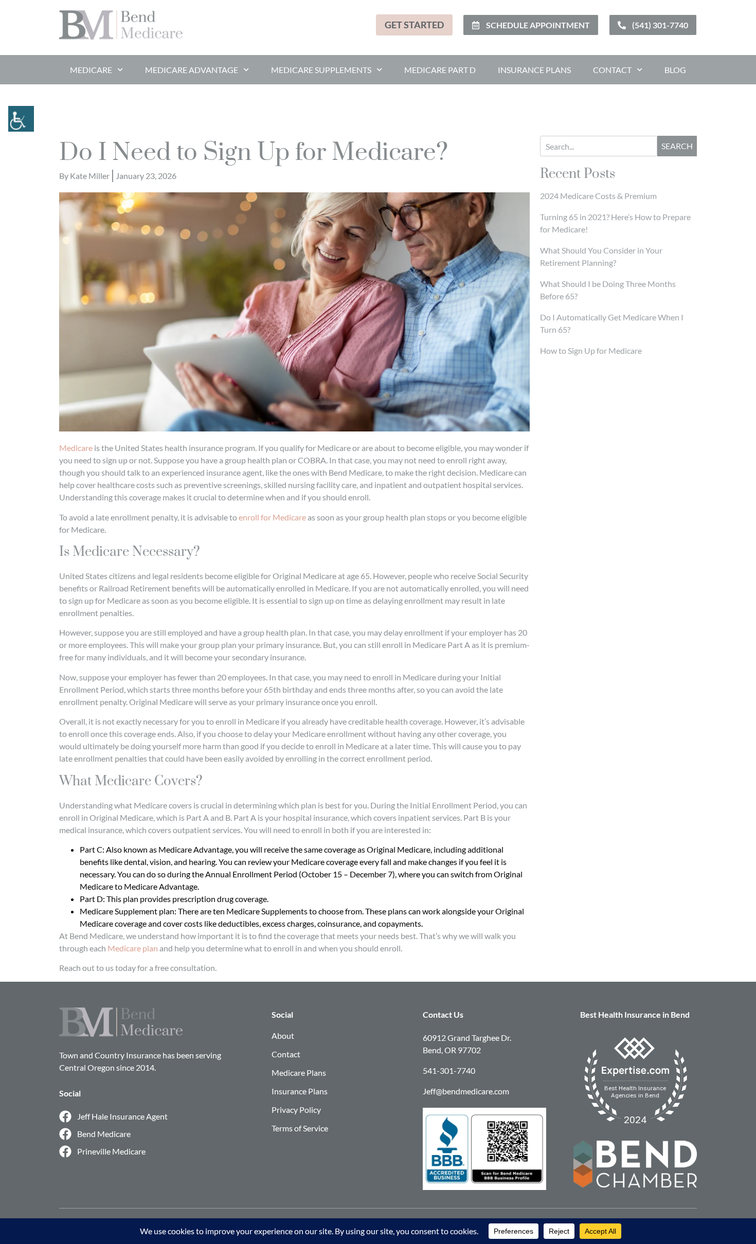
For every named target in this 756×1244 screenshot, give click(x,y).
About (283, 1035)
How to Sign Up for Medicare (591, 350)
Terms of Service (300, 1128)
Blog (675, 70)
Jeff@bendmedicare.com (466, 1091)
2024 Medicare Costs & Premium (598, 196)
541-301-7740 (449, 1070)
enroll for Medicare (272, 517)
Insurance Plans (534, 70)
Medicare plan (132, 948)
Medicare (91, 70)
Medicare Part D (440, 70)
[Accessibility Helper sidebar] (12, 115)
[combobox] (598, 146)
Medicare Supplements (321, 70)
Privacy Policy (296, 1109)
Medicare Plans (299, 1072)
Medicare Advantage (191, 70)
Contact (612, 70)
